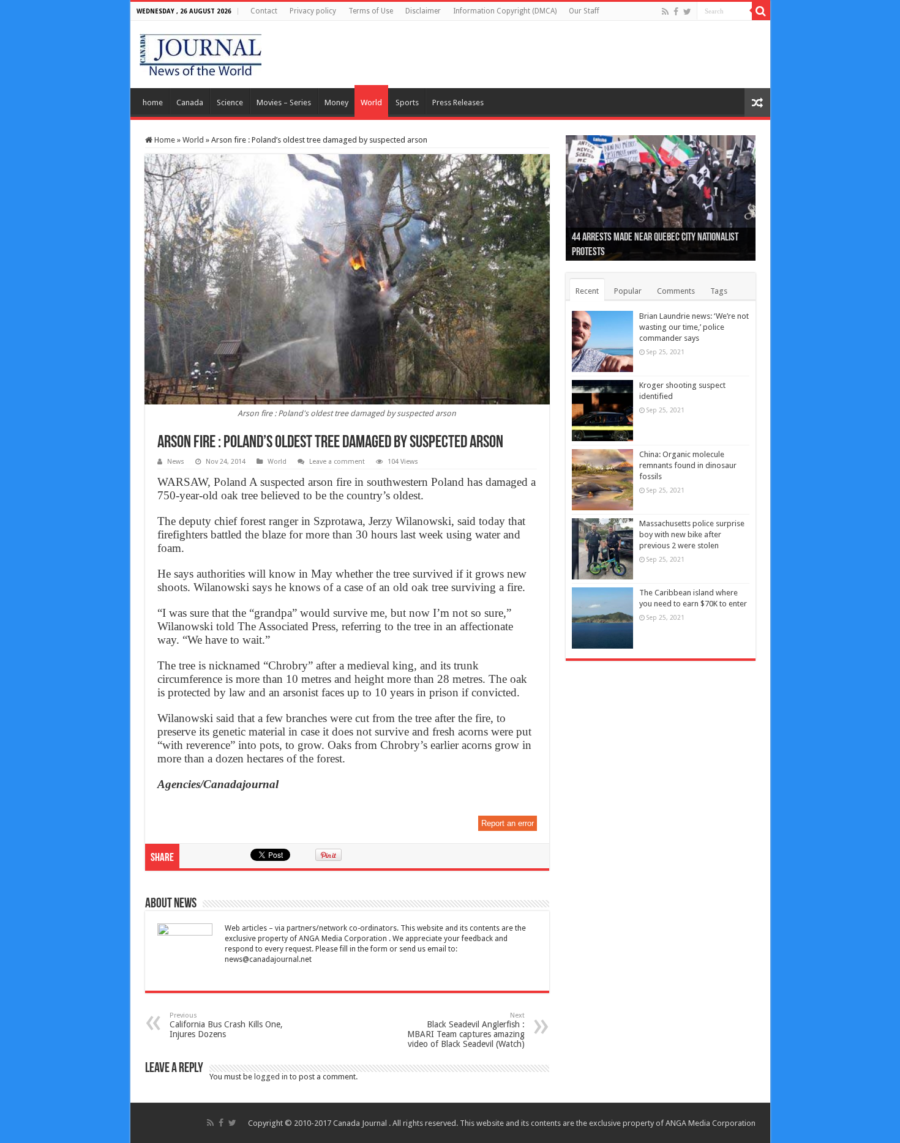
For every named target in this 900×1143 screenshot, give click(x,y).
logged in (271, 1076)
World (371, 102)
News (175, 462)
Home (163, 139)
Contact (263, 11)
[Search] (761, 11)
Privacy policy (313, 11)
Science (230, 102)
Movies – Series (284, 102)
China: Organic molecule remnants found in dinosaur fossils (688, 465)
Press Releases (458, 102)
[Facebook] (676, 11)
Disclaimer (423, 11)
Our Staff (584, 11)
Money (336, 102)
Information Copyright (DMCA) (505, 11)
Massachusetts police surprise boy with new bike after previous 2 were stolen (691, 534)
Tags (718, 291)
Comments (676, 291)
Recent (587, 291)
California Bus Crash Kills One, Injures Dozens (226, 1025)
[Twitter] (687, 11)
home (153, 102)
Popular (628, 291)
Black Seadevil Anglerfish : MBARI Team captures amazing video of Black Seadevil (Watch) (466, 1030)
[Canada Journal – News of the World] (200, 52)
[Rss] (665, 11)
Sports (407, 102)
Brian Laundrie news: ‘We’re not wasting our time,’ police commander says (694, 327)
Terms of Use (370, 11)
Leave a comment (337, 462)
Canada (189, 102)
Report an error (507, 823)
